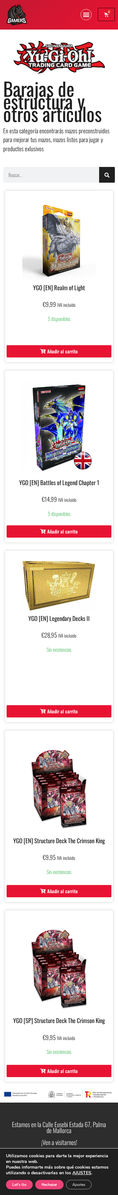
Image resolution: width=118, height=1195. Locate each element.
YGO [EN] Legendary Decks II (59, 618)
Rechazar (49, 1184)
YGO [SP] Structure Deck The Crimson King (59, 1020)
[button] (86, 14)
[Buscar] (107, 175)
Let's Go (19, 1184)
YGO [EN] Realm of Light (59, 287)
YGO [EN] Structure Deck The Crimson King (59, 840)
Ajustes (78, 1184)
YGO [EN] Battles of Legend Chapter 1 (59, 482)
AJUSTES (81, 1173)
